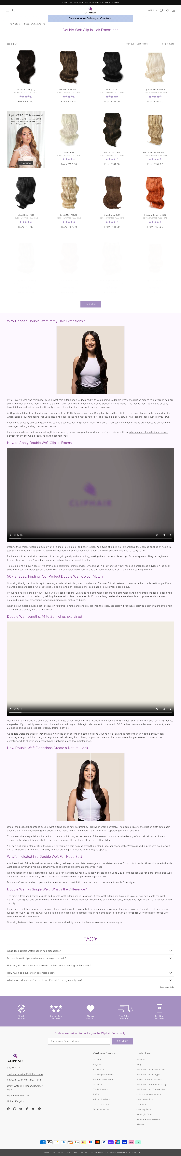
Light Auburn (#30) (155, 280)
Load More (90, 304)
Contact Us (98, 1069)
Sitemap (140, 1124)
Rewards (140, 1059)
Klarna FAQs (142, 1104)
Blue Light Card (144, 1114)
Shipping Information (103, 1074)
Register (97, 1064)
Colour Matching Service (148, 1094)
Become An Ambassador (148, 1119)
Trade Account (100, 1089)
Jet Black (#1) (111, 89)
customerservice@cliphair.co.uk (25, 1074)
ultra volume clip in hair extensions (148, 432)
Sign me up (122, 1041)
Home (9, 24)
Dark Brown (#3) (112, 152)
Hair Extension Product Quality (151, 1084)
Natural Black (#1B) (26, 215)
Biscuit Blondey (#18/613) (155, 152)
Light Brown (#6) (112, 215)
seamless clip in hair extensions (95, 912)
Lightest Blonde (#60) (155, 89)
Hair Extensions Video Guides (150, 1089)
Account (97, 1059)
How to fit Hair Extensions (149, 1079)
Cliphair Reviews (101, 1099)
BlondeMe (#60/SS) (68, 215)
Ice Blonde (69, 152)
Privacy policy (64, 1152)
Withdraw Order (101, 1109)
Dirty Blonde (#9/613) (26, 280)
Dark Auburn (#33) (69, 280)
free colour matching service (70, 565)
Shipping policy (96, 1152)
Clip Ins (18, 24)
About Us (97, 1084)
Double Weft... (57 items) (35, 24)
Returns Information (103, 1079)
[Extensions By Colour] (26, 139)
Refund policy (49, 1152)
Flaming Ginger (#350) (155, 215)
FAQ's (96, 1094)
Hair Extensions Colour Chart (150, 1069)
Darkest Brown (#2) (25, 89)
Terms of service (80, 1152)
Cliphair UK (135, 1152)
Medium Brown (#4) (68, 89)
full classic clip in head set (59, 912)
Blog (138, 1064)
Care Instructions (144, 1099)
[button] (7, 10)
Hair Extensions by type (148, 1074)
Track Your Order (101, 1104)
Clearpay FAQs (143, 1109)
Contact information (115, 1152)
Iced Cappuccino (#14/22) (112, 280)
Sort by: (130, 44)
